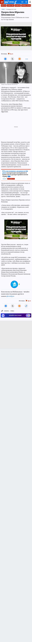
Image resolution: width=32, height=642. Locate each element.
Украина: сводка (26, 5)
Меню (2, 2)
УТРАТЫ (12, 311)
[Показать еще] (26, 59)
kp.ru (11, 54)
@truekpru (10, 296)
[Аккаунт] (30, 2)
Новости (3, 5)
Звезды (3, 9)
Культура (6, 311)
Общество (5, 178)
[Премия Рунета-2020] (15, 2)
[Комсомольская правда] (9, 2)
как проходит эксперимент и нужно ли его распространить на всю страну (15, 173)
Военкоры (17, 5)
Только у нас (10, 5)
